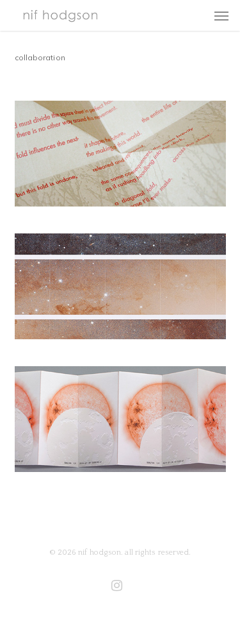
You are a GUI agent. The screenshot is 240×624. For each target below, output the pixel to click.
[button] (221, 15)
